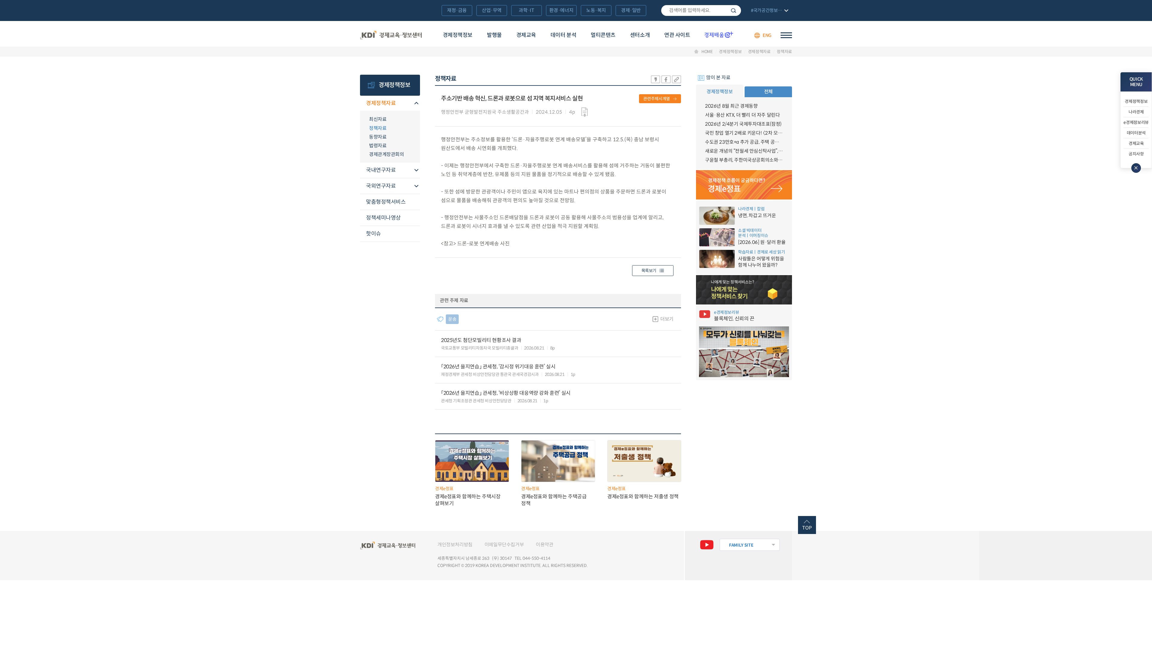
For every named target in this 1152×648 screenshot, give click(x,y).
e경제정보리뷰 (1136, 122)
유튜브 (707, 545)
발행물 (494, 35)
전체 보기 (769, 10)
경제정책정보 (457, 35)
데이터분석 (1136, 133)
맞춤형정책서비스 (386, 202)
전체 (768, 91)
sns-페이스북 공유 (666, 79)
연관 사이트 (677, 35)
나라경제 (1136, 112)
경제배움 (718, 34)
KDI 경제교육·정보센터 (391, 35)
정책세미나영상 (383, 217)
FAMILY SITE (741, 545)
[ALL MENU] (786, 35)
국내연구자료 (381, 170)
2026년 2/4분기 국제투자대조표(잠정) (743, 124)
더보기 (667, 319)
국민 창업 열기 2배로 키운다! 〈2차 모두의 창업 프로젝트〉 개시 (744, 133)
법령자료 (377, 145)
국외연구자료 (381, 186)
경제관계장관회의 (386, 154)
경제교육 (526, 35)
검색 (733, 10)
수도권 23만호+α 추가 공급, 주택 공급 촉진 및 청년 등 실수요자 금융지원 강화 (744, 142)
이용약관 (544, 545)
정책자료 (784, 52)
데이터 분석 (563, 35)
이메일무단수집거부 (504, 545)
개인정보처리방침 (454, 545)
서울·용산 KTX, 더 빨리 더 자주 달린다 (742, 115)
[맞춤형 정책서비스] (744, 289)
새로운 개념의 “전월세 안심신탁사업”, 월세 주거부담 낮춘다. (744, 151)
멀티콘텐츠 (603, 35)
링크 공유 (676, 79)
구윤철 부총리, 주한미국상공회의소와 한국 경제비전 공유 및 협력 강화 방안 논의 (744, 160)
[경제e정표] (744, 185)
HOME (707, 52)
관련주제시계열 (656, 98)
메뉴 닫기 (1136, 168)
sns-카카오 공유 (655, 79)
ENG (767, 35)
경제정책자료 (759, 52)
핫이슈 (373, 233)
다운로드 (584, 112)
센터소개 (640, 35)
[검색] (701, 10)
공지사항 (1136, 154)
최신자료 (377, 119)
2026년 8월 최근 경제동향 (731, 106)
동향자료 (377, 137)
